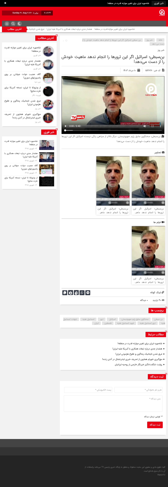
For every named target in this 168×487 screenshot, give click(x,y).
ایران (96, 323)
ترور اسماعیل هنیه (148, 323)
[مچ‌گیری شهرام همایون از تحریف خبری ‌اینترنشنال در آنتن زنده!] (29, 117)
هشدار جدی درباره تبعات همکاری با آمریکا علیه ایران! (82, 29)
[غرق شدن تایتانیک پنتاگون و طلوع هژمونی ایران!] (29, 104)
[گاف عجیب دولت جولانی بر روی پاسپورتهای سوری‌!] (29, 78)
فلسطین (107, 323)
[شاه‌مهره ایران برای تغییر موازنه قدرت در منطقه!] (29, 51)
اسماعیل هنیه (88, 319)
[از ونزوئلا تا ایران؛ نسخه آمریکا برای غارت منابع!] (29, 91)
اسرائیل (112, 319)
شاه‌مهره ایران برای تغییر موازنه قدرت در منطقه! (128, 3)
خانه (160, 40)
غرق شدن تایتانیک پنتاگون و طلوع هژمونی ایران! (36, 29)
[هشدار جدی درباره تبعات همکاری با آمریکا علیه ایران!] (29, 64)
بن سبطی (158, 319)
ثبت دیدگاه (155, 425)
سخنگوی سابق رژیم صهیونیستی (134, 319)
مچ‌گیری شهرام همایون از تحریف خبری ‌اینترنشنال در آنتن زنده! (132, 359)
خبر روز (150, 40)
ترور (101, 319)
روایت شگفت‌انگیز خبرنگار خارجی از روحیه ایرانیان (138, 364)
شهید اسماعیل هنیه (125, 323)
